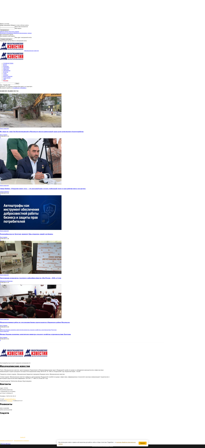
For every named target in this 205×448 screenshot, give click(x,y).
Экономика (6, 67)
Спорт (5, 73)
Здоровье (5, 75)
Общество (6, 69)
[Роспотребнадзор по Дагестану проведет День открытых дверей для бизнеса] (31, 229)
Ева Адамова (3, 134)
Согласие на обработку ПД (6, 440)
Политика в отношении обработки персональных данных (16, 33)
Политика (6, 66)
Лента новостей (4, 128)
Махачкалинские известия (15, 366)
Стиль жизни (6, 77)
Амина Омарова (4, 191)
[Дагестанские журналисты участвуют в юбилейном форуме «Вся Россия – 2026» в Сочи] (31, 273)
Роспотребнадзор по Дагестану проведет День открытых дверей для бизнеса (26, 234)
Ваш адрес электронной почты (23, 37)
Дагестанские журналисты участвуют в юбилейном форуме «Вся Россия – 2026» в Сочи (30, 278)
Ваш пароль (18, 28)
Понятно (142, 443)
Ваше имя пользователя (21, 26)
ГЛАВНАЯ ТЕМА (8, 63)
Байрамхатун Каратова (6, 281)
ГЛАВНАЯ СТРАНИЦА (19, 88)
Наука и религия (7, 76)
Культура (5, 72)
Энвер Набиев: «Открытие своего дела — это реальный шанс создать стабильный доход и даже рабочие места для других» (43, 188)
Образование (6, 70)
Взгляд (5, 64)
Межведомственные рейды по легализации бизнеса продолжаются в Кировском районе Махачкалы (35, 322)
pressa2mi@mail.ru (10, 399)
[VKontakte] (4, 418)
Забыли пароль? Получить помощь (9, 31)
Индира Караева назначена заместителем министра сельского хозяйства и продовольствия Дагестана (35, 334)
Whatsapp (9, 400)
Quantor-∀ (22, 437)
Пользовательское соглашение (21, 440)
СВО (4, 79)
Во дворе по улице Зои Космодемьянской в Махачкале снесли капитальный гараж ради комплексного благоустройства (42, 131)
